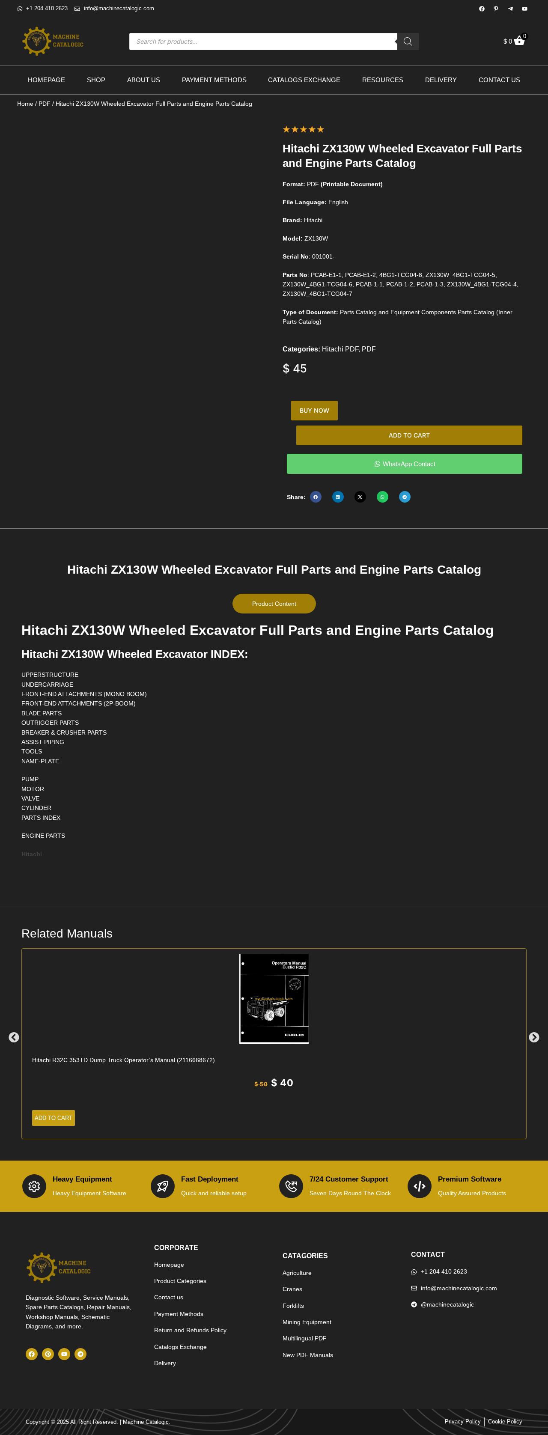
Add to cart (409, 435)
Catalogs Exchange (304, 79)
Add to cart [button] (53, 1118)
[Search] (408, 41)
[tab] (274, 603)
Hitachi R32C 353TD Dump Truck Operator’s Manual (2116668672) (123, 1060)
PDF (45, 103)
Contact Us (499, 79)
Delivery (441, 79)
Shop (96, 79)
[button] (316, 497)
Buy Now (314, 410)
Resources (382, 79)
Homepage (46, 79)
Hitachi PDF (340, 349)
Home (25, 103)
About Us (143, 79)
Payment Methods (214, 79)
